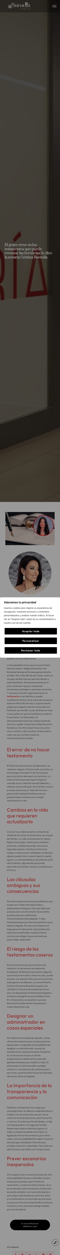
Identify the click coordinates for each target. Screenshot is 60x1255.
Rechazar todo (30, 650)
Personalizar (30, 640)
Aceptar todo (31, 631)
